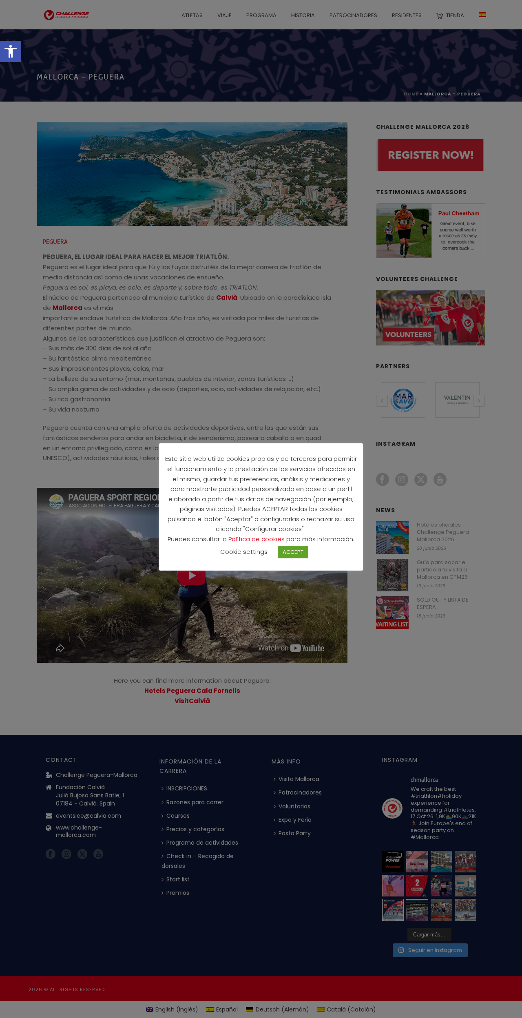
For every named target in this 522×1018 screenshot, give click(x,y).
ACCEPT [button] (293, 552)
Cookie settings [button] (244, 551)
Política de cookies (257, 539)
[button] (10, 51)
